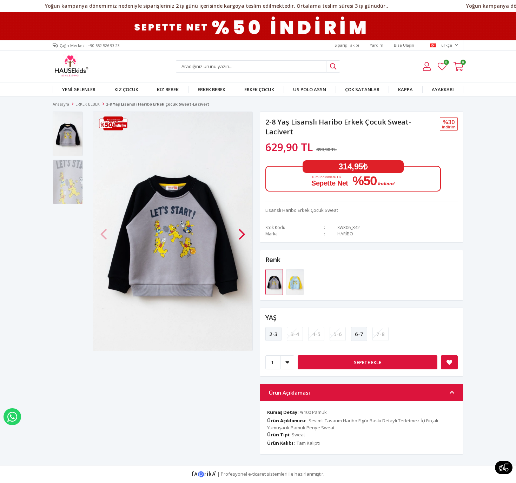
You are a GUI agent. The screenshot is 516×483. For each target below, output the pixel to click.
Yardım (376, 45)
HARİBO (345, 234)
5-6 (337, 333)
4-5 (316, 333)
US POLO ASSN (309, 89)
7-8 (380, 333)
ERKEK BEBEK (211, 89)
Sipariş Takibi (347, 45)
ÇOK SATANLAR (362, 89)
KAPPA (405, 89)
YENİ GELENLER (78, 89)
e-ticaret (257, 474)
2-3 (273, 333)
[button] (242, 230)
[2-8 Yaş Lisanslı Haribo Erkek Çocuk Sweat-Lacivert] (274, 281)
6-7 (359, 333)
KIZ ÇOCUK (126, 89)
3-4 (295, 333)
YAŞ (271, 317)
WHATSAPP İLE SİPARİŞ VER (12, 416)
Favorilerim (445, 63)
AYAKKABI (443, 89)
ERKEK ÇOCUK (259, 89)
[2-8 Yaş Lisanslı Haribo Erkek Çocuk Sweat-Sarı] (295, 281)
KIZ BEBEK (168, 89)
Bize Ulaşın (404, 45)
